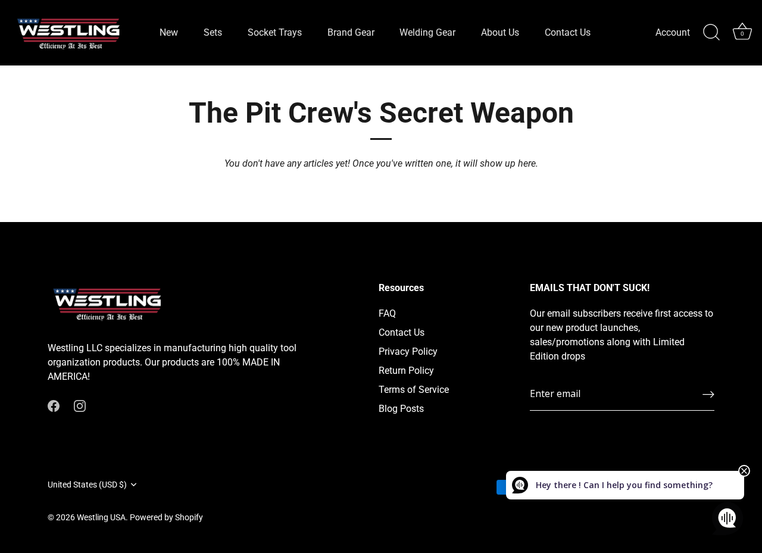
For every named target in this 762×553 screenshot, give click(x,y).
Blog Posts (401, 408)
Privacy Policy (408, 351)
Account (672, 32)
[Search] (711, 33)
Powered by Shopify (166, 517)
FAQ (387, 313)
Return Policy (406, 370)
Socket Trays (275, 32)
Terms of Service (414, 389)
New (169, 32)
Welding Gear (427, 32)
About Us (500, 32)
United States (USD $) (87, 484)
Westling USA (101, 517)
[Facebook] (54, 405)
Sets (213, 32)
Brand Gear (350, 32)
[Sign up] (708, 394)
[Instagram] (80, 405)
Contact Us (568, 32)
